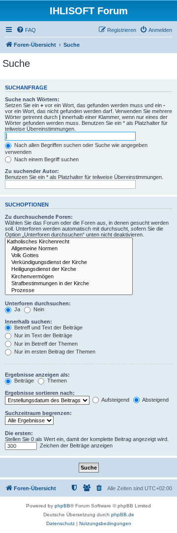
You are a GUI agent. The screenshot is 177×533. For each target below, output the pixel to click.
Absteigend (155, 400)
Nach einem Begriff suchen (46, 159)
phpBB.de (122, 514)
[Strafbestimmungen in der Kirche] (69, 283)
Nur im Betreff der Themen (45, 344)
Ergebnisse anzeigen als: (37, 375)
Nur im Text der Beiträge (42, 335)
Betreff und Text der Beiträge (48, 327)
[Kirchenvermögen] (69, 276)
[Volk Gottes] (69, 255)
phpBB (62, 505)
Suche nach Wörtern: (32, 99)
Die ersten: (19, 433)
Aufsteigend (114, 400)
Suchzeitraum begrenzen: (38, 413)
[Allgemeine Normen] (69, 248)
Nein (38, 309)
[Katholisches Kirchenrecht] (69, 241)
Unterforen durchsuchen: (38, 303)
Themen (56, 381)
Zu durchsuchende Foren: (39, 217)
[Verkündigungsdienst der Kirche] (69, 262)
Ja (16, 309)
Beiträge (23, 381)
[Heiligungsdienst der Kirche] (69, 269)
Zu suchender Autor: (32, 171)
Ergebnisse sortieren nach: (40, 393)
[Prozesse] (69, 290)
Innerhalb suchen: (28, 322)
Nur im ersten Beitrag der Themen (54, 352)
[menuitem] (26, 30)
